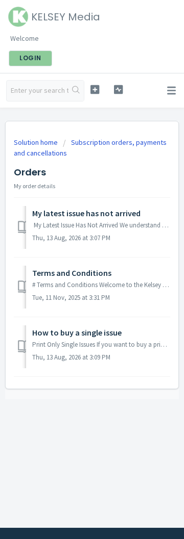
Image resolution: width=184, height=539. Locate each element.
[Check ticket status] (118, 89)
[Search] (76, 91)
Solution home (36, 142)
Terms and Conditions (71, 273)
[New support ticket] (94, 89)
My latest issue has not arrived (86, 213)
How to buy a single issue (77, 332)
